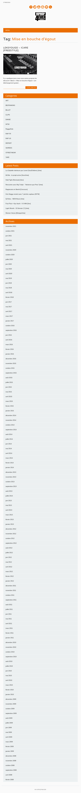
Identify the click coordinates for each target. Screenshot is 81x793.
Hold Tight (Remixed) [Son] (15, 180)
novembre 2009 (11, 704)
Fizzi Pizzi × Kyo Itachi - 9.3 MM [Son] (18, 203)
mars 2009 (9, 742)
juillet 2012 (9, 552)
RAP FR (33, 87)
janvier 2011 (10, 638)
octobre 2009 (10, 708)
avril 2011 (9, 623)
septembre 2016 (11, 330)
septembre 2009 (11, 713)
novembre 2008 (11, 760)
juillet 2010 (9, 666)
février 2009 (10, 746)
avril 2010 (9, 680)
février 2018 (10, 297)
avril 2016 (9, 340)
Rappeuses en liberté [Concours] (17, 189)
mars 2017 (9, 316)
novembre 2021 (11, 226)
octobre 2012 (10, 538)
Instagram (42, 7)
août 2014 (9, 434)
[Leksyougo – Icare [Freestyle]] (20, 74)
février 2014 (10, 463)
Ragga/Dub (9, 129)
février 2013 (10, 519)
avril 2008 (9, 775)
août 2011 (9, 604)
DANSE (8, 119)
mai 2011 (9, 619)
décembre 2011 (11, 586)
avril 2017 (9, 311)
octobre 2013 (10, 481)
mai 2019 (9, 278)
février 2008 (10, 779)
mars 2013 (9, 515)
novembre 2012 (11, 533)
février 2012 (10, 576)
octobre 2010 (10, 652)
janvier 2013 (10, 524)
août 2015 (9, 377)
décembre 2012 (11, 529)
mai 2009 (9, 732)
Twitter (34, 7)
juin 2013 (9, 500)
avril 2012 (9, 567)
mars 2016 (9, 344)
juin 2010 (9, 671)
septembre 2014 (11, 429)
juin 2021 (9, 236)
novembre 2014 (11, 420)
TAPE (7, 157)
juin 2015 (9, 387)
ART (7, 100)
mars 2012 (9, 571)
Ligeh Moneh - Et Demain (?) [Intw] (17, 208)
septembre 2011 (11, 600)
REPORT (9, 143)
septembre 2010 (11, 656)
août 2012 (9, 548)
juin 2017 (9, 302)
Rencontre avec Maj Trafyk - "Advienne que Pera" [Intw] (24, 184)
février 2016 (10, 349)
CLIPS (28, 87)
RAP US (8, 138)
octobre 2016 (10, 325)
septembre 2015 (11, 373)
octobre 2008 (10, 765)
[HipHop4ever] (40, 21)
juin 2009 (9, 727)
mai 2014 (9, 448)
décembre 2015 (11, 359)
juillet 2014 (9, 439)
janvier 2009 (10, 751)
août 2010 (9, 661)
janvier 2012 (10, 581)
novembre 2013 (11, 477)
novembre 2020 (11, 250)
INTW (7, 124)
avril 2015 (9, 396)
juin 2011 (9, 614)
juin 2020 (9, 264)
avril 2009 (9, 737)
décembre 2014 (11, 415)
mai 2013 (9, 505)
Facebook (30, 7)
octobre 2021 (10, 231)
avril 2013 (9, 510)
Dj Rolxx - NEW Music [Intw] (15, 199)
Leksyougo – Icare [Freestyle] (15, 49)
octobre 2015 (10, 368)
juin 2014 (9, 444)
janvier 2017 (10, 321)
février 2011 (10, 633)
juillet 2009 (9, 723)
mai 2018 (9, 288)
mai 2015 (9, 392)
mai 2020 (9, 269)
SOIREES (9, 148)
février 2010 (10, 690)
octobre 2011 (10, 595)
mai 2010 (9, 675)
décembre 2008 (11, 756)
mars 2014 (9, 458)
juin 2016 (9, 335)
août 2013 (9, 491)
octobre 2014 (10, 425)
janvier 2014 (10, 467)
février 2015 (10, 406)
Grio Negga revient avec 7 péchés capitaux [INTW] (22, 194)
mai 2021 (9, 240)
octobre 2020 (10, 254)
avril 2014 (9, 453)
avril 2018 (9, 292)
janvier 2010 (10, 694)
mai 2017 (9, 306)
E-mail (46, 7)
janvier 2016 (10, 354)
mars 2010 (9, 685)
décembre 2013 (11, 472)
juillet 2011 (9, 609)
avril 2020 (9, 273)
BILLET (8, 110)
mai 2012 (9, 562)
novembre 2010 (11, 647)
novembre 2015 (11, 363)
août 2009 (9, 718)
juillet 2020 (9, 259)
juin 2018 (9, 283)
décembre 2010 (11, 642)
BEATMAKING (10, 105)
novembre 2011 (11, 590)
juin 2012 (9, 557)
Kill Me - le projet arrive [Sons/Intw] (17, 175)
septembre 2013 (11, 486)
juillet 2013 (9, 496)
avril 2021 (9, 245)
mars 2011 (9, 628)
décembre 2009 (11, 699)
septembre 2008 (11, 770)
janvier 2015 (10, 411)
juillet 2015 (9, 382)
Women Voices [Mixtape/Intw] (15, 213)
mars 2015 (9, 401)
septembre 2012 (11, 543)
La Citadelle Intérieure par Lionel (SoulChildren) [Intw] (23, 170)
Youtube (38, 7)
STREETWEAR (11, 152)
